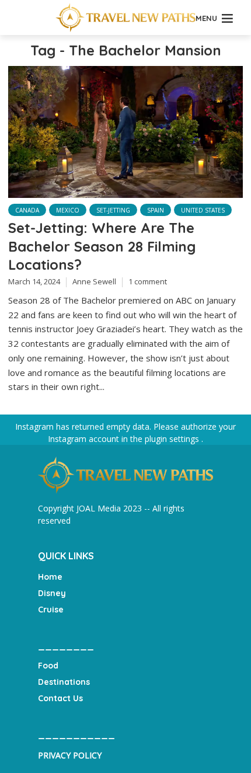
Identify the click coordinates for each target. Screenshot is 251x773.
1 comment (147, 281)
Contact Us (60, 698)
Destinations (64, 682)
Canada (27, 210)
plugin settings (173, 438)
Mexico (67, 210)
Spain (155, 210)
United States (203, 210)
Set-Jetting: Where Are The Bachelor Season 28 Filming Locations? (102, 246)
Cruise (51, 609)
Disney (52, 593)
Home (50, 577)
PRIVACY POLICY (70, 755)
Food (48, 665)
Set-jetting (113, 210)
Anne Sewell (94, 281)
